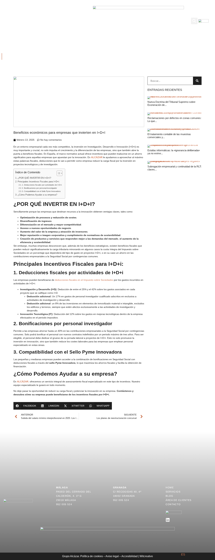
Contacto (137, 24)
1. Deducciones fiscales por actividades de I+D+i (42, 185)
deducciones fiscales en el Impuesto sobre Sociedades (84, 280)
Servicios (51, 17)
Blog (133, 17)
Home (170, 487)
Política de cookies (91, 556)
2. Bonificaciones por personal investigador (39, 188)
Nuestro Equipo (73, 24)
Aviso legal (112, 556)
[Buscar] (197, 81)
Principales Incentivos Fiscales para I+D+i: (39, 181)
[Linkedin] (168, 520)
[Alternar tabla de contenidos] (58, 173)
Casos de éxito (73, 17)
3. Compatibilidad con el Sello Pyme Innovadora (41, 191)
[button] (194, 21)
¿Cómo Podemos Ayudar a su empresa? (37, 195)
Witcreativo (146, 556)
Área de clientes (153, 17)
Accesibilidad (129, 556)
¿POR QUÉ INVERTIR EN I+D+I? (34, 178)
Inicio (36, 17)
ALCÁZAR (97, 157)
